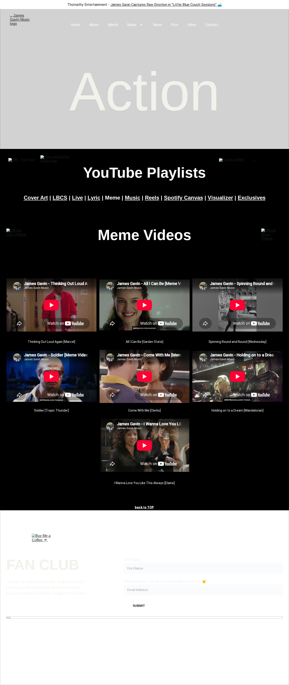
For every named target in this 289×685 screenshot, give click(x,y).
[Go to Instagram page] (89, 638)
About (94, 25)
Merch (113, 25)
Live (77, 198)
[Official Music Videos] (272, 235)
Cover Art (36, 198)
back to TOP (144, 507)
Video (191, 25)
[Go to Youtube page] (255, 638)
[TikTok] (268, 172)
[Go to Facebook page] (34, 638)
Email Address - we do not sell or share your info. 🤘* (166, 581)
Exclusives (252, 198)
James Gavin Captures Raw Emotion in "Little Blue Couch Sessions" (163, 4)
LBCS (60, 198)
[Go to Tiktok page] (144, 638)
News (157, 25)
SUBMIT (139, 605)
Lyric (94, 198)
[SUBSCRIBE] (233, 172)
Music (132, 25)
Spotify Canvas (183, 198)
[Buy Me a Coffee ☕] (42, 544)
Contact (211, 25)
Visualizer (220, 198)
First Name (132, 560)
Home (75, 25)
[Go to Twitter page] (199, 638)
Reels (152, 198)
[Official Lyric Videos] (17, 235)
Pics (174, 25)
